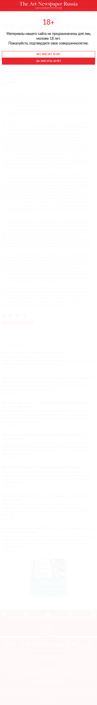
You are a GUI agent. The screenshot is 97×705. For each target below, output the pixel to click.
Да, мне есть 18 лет (48, 61)
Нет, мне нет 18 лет (48, 54)
